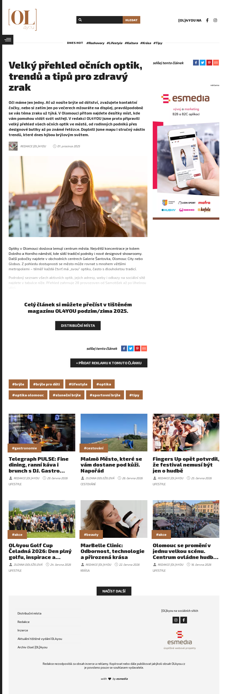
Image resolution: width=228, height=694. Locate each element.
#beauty (91, 534)
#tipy (134, 395)
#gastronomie (24, 448)
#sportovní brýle (105, 395)
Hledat (131, 20)
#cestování (94, 448)
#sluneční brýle (67, 395)
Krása (85, 570)
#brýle (18, 384)
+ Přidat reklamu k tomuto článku (109, 363)
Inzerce (23, 630)
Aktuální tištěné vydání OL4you (40, 639)
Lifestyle (15, 484)
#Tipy (157, 43)
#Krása (145, 43)
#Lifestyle (114, 43)
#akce (17, 534)
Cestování (88, 484)
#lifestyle (78, 384)
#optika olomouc (28, 395)
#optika (103, 384)
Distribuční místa (78, 325)
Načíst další (114, 591)
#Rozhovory (95, 43)
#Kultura (131, 43)
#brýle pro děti (46, 384)
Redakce (24, 622)
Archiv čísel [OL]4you (32, 647)
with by (114, 678)
